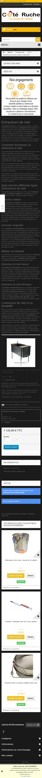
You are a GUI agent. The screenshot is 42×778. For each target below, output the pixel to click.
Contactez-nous (27, 4)
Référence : (5, 377)
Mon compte (7, 755)
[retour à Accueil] (4, 52)
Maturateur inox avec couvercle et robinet (21, 560)
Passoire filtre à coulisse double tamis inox (21, 683)
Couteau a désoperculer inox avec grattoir (21, 622)
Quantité (6, 436)
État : (3, 380)
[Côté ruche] (21, 15)
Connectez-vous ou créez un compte (14, 492)
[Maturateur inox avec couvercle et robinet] (21, 544)
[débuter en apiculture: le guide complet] (21, 1)
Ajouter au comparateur (11, 587)
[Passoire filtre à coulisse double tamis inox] (21, 666)
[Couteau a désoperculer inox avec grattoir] (21, 605)
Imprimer (7, 422)
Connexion (36, 4)
